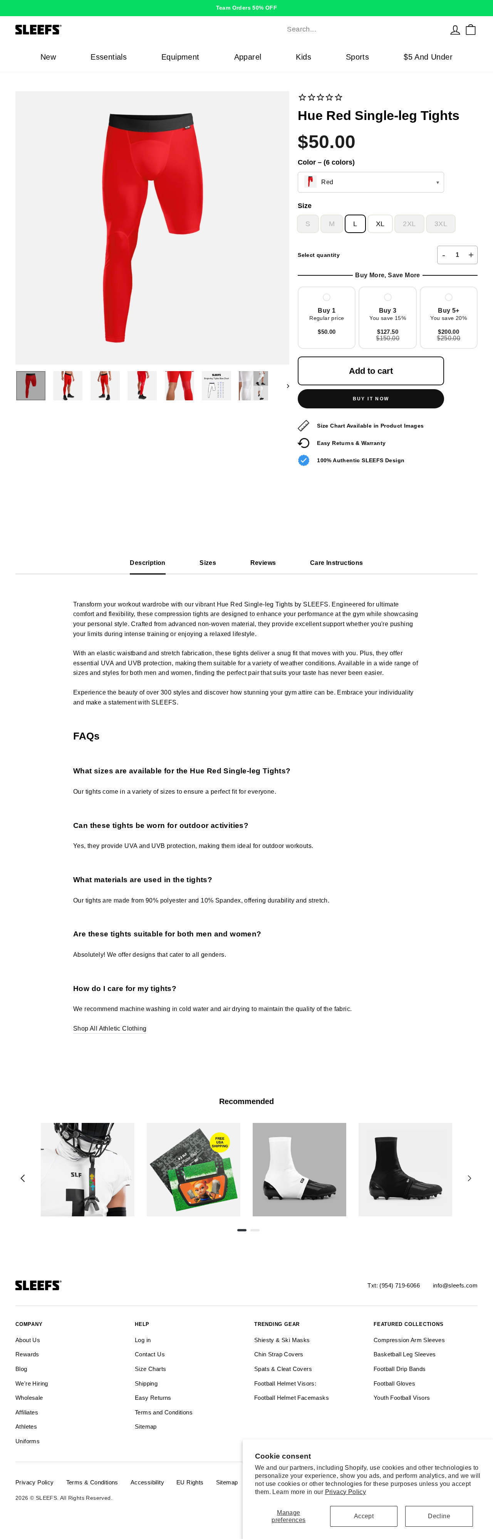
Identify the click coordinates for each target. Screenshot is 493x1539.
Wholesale (29, 1397)
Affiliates (26, 1412)
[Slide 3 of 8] (299, 1169)
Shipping (146, 1383)
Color (326, 162)
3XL (440, 224)
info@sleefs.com (455, 1285)
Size (305, 206)
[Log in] (455, 29)
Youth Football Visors (402, 1397)
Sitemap (146, 1426)
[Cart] (471, 29)
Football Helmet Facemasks (291, 1397)
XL (380, 224)
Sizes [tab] (208, 563)
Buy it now (371, 398)
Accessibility (147, 1482)
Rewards (27, 1354)
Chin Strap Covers (279, 1354)
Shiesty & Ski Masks (282, 1340)
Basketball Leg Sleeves (405, 1354)
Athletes (26, 1426)
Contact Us (150, 1354)
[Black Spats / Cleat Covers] (405, 1169)
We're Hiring (31, 1383)
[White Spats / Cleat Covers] (299, 1169)
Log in (143, 1340)
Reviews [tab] (263, 563)
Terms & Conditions (92, 1482)
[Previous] (22, 1178)
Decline (439, 1516)
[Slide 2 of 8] (193, 1169)
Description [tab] (147, 563)
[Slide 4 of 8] (405, 1169)
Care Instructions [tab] (336, 563)
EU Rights (190, 1482)
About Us (27, 1340)
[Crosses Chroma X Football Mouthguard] (87, 1169)
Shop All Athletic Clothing (109, 1028)
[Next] (469, 1178)
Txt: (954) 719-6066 (393, 1285)
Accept (364, 1516)
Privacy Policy (345, 1492)
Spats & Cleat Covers (283, 1369)
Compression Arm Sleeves (409, 1340)
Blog (21, 1369)
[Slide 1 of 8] (88, 1169)
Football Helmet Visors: (285, 1383)
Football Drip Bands (400, 1369)
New (48, 57)
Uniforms (27, 1441)
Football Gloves (394, 1383)
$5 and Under (428, 57)
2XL (409, 224)
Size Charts (150, 1369)
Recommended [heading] (246, 1101)
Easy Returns (153, 1397)
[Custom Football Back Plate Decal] (193, 1169)
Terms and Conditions (164, 1412)
